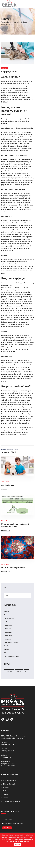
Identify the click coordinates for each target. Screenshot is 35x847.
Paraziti (6, 646)
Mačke (16, 449)
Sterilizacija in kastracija (11, 656)
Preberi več (5, 489)
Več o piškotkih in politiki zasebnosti (17, 841)
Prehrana (7, 649)
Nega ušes (8, 635)
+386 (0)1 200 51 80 (7, 744)
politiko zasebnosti (17, 823)
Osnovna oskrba (9, 618)
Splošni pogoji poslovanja (11, 801)
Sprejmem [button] (17, 844)
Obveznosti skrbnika (11, 642)
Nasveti (5, 794)
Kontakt (5, 798)
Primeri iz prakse (9, 653)
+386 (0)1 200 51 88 (7, 751)
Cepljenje (5, 68)
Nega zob (8, 639)
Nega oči (8, 628)
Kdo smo (6, 787)
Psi (26, 671)
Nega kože (8, 625)
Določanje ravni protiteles (13, 567)
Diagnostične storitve (10, 784)
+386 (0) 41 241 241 (7, 757)
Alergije (7, 621)
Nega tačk (8, 632)
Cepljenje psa (7, 485)
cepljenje (10, 449)
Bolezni (6, 611)
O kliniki (5, 791)
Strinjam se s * (13, 823)
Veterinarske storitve (9, 780)
